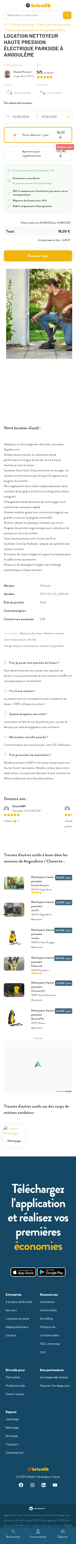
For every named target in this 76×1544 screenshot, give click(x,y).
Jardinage (12, 1419)
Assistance (47, 1301)
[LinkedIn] (43, 1485)
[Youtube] (55, 1485)
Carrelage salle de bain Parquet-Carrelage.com (55, 1381)
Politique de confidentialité (49, 1331)
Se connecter (38, 1537)
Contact (11, 1335)
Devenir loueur (15, 1394)
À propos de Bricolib (19, 1301)
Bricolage (12, 1436)
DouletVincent (22, 72)
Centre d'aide (48, 1310)
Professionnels (15, 1385)
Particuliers (13, 1377)
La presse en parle (17, 1318)
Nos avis (11, 1310)
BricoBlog (46, 1318)
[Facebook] (21, 1485)
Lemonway (18, 1515)
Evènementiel (14, 1452)
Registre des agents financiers (48, 1525)
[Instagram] (32, 1485)
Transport (12, 1444)
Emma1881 (19, 806)
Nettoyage (12, 1427)
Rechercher (13, 1537)
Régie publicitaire (17, 1327)
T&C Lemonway (50, 1343)
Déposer (62, 1537)
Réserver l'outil (38, 255)
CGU (43, 1352)
